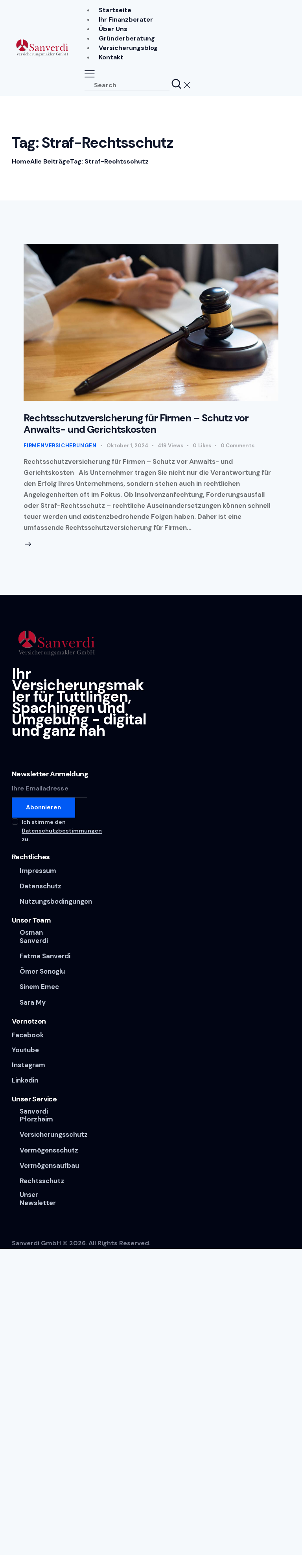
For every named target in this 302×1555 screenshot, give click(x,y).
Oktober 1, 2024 (127, 445)
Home (21, 161)
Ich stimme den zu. (62, 830)
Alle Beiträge (50, 161)
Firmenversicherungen (60, 445)
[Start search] (176, 84)
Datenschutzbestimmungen (62, 831)
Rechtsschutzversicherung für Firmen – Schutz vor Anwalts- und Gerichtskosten (136, 424)
